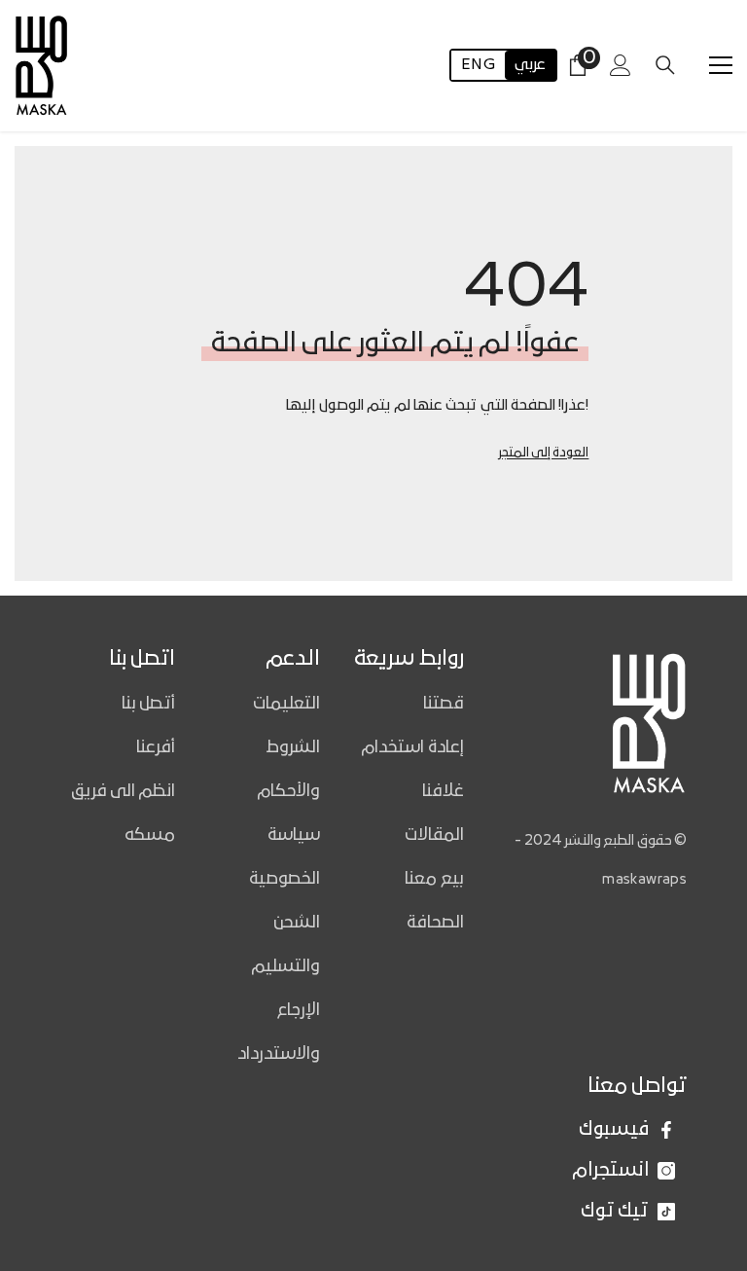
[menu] (720, 65)
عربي (530, 65)
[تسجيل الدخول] (620, 65)
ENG (478, 65)
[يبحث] (665, 65)
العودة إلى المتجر (543, 453)
